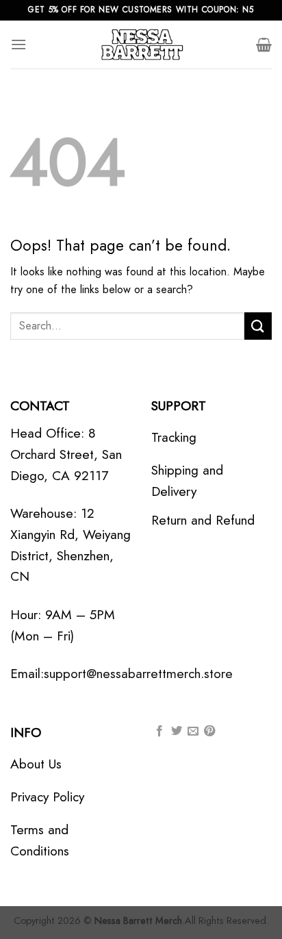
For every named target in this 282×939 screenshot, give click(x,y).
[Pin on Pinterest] (209, 731)
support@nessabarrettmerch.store (138, 673)
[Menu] (18, 44)
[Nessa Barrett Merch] (141, 44)
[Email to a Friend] (193, 731)
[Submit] (258, 325)
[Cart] (264, 44)
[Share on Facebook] (159, 731)
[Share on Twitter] (176, 731)
